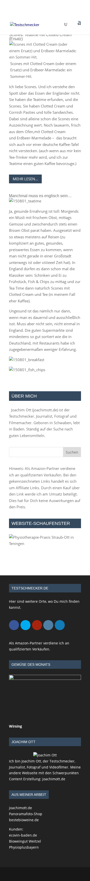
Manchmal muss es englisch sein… (40, 196)
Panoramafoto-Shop (25, 813)
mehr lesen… (25, 178)
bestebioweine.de (24, 819)
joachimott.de (45, 409)
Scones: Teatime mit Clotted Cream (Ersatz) (40, 37)
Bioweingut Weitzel (25, 841)
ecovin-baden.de (23, 835)
